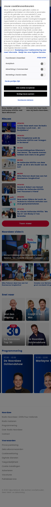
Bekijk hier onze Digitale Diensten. (32, 52)
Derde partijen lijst (12, 81)
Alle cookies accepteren (25, 88)
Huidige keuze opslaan (25, 94)
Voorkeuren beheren (25, 100)
